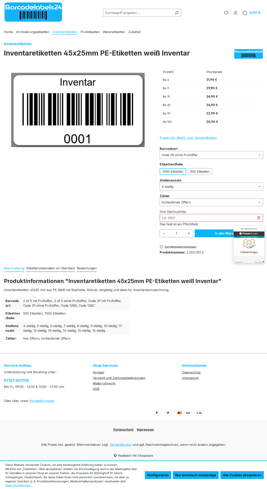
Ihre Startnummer (173, 212)
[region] (78, 110)
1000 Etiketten (172, 171)
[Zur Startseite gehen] (33, 12)
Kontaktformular (42, 401)
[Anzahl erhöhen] (189, 233)
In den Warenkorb (229, 233)
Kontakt (98, 372)
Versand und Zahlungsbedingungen (119, 378)
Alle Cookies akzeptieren (242, 475)
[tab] (14, 268)
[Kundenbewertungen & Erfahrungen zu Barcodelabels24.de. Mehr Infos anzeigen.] (249, 244)
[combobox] (137, 13)
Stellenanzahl (170, 180)
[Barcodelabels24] (248, 54)
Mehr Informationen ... (19, 485)
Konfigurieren (158, 475)
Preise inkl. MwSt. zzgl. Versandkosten (188, 138)
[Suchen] (176, 13)
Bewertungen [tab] (87, 268)
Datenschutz (191, 372)
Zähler (165, 196)
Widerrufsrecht (104, 383)
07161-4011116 (16, 380)
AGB (96, 389)
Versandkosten (121, 445)
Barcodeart (169, 149)
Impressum (190, 378)
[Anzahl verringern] (164, 233)
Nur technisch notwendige (195, 475)
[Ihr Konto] (235, 13)
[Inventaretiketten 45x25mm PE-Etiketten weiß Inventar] (78, 110)
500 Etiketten (200, 171)
